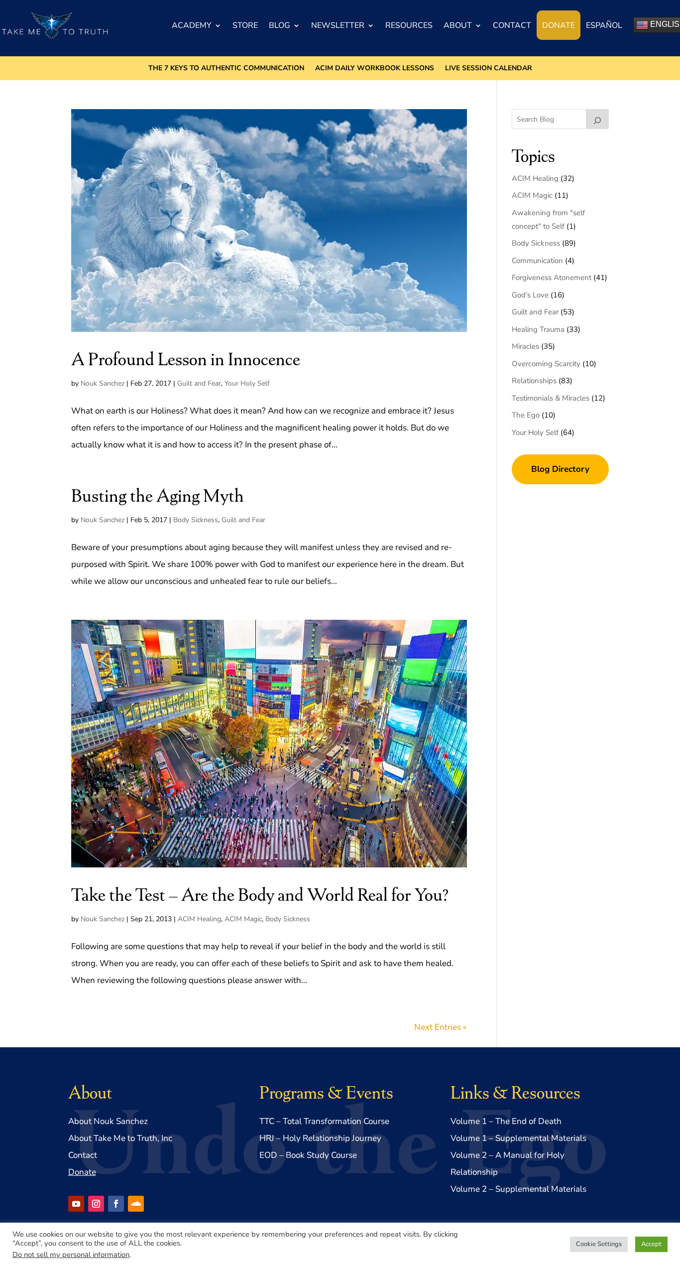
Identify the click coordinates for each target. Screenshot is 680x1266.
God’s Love (530, 295)
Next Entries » (440, 1027)
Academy (192, 25)
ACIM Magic (243, 919)
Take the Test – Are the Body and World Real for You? (260, 893)
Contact (512, 25)
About (458, 25)
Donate (558, 25)
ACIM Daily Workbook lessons (374, 69)
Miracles (525, 346)
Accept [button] (651, 1244)
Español (604, 25)
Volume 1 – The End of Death (506, 1121)
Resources (409, 25)
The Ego (526, 415)
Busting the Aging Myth (157, 494)
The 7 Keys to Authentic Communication (226, 69)
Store (245, 25)
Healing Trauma (538, 329)
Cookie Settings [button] (599, 1244)
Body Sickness (195, 520)
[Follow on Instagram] (96, 1204)
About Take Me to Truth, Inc (120, 1138)
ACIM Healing (199, 919)
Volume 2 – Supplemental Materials (518, 1189)
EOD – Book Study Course (308, 1155)
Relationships (534, 381)
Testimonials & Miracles (550, 398)
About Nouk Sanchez (108, 1121)
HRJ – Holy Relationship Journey (320, 1138)
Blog (279, 25)
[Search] (597, 119)
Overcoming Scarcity (546, 364)
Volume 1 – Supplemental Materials (518, 1138)
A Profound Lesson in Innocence (185, 358)
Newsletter (337, 25)
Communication (537, 261)
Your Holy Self (247, 383)
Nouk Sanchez (102, 383)
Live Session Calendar (488, 69)
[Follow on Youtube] (76, 1204)
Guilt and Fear (199, 383)
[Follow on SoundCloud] (136, 1204)
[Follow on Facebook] (116, 1204)
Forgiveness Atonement (551, 277)
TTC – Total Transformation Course (324, 1121)
